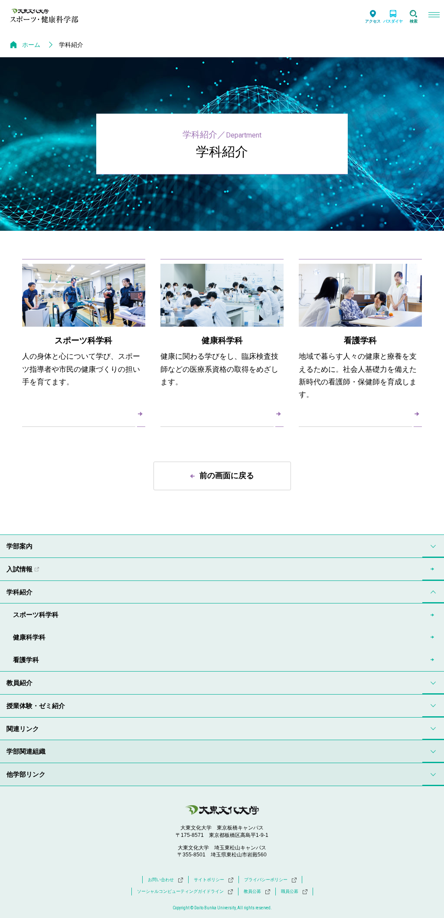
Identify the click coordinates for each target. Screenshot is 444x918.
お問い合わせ (161, 879)
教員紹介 (20, 682)
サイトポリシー (209, 879)
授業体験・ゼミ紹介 (36, 705)
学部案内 (20, 546)
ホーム (31, 44)
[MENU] (434, 16)
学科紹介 (20, 592)
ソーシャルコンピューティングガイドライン (180, 891)
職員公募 (289, 891)
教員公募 (252, 891)
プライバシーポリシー (265, 879)
